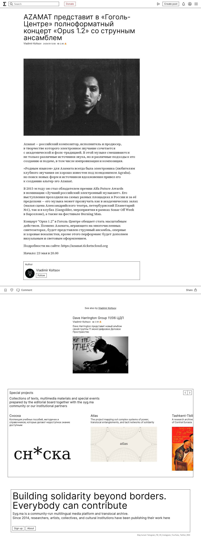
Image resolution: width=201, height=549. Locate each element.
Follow (41, 275)
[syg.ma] (4, 4)
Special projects (21, 393)
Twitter (183, 535)
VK (160, 535)
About (30, 528)
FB (157, 535)
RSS (188, 535)
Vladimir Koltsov (32, 43)
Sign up (18, 528)
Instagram (166, 535)
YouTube (175, 535)
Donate (70, 3)
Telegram (151, 535)
